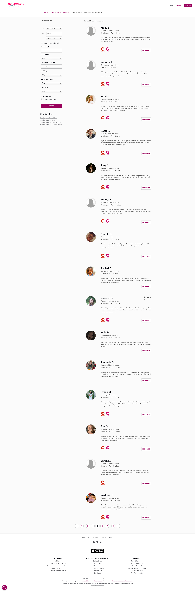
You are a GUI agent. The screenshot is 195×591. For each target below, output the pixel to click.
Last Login (44, 71)
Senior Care (97, 571)
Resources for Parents (58, 568)
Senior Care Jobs (137, 571)
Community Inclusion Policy (58, 566)
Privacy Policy (98, 581)
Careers (96, 538)
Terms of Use (85, 581)
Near (42, 33)
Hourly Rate (45, 54)
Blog (104, 538)
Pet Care (97, 573)
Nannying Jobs (137, 563)
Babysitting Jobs (137, 561)
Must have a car (50, 99)
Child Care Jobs (137, 566)
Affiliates (58, 561)
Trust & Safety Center (58, 563)
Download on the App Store (97, 551)
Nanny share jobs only (51, 43)
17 (113, 526)
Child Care (97, 566)
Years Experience (47, 79)
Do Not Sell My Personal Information (122, 581)
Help (171, 5)
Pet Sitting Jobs (137, 573)
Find (42, 28)
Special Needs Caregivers (60, 12)
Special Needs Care (97, 568)
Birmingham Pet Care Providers (51, 122)
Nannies (97, 563)
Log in (178, 5)
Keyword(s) (45, 47)
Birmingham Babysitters (48, 118)
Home (46, 12)
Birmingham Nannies (47, 120)
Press (111, 538)
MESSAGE (146, 50)
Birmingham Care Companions (51, 124)
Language (44, 87)
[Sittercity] (16, 4)
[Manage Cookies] (4, 587)
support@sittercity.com (97, 585)
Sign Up (188, 5)
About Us (85, 538)
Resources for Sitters (58, 571)
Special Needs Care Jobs (137, 568)
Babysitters (97, 561)
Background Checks (48, 62)
